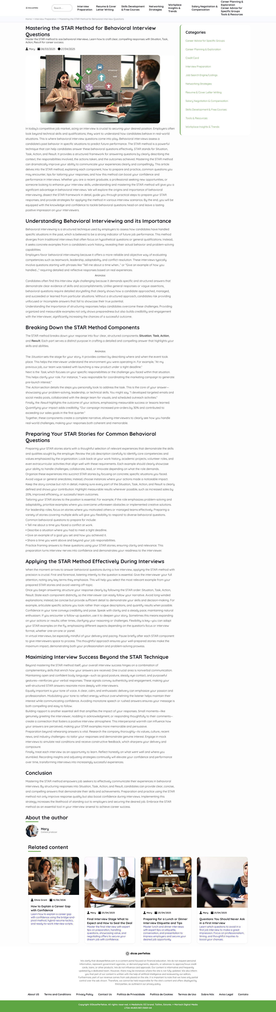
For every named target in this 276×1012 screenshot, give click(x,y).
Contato (243, 994)
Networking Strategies (156, 8)
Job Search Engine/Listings (202, 75)
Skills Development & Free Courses (133, 8)
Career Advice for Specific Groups (231, 9)
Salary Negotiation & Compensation (205, 8)
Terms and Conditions (57, 994)
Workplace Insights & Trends (174, 8)
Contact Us (105, 994)
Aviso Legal (226, 994)
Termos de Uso (187, 994)
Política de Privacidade (131, 994)
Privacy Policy (84, 994)
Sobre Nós (207, 994)
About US (33, 994)
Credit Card (192, 57)
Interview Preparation (84, 8)
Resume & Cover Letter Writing (106, 8)
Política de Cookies (161, 994)
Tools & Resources (232, 14)
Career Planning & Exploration (232, 3)
